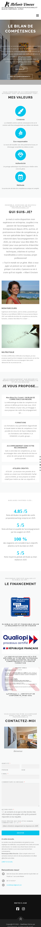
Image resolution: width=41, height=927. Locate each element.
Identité (6, 763)
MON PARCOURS (9, 308)
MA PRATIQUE (8, 352)
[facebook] (17, 909)
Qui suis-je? (20, 69)
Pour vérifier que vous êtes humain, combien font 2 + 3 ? (17, 821)
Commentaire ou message (13, 782)
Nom (23, 770)
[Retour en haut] (20, 919)
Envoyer (20, 833)
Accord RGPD (8, 809)
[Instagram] (23, 909)
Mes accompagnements (20, 76)
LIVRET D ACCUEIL (7, 862)
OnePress (23, 924)
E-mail (5, 773)
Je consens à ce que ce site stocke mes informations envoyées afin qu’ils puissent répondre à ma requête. (19, 814)
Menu (37, 16)
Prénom (5, 770)
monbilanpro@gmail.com (14, 885)
